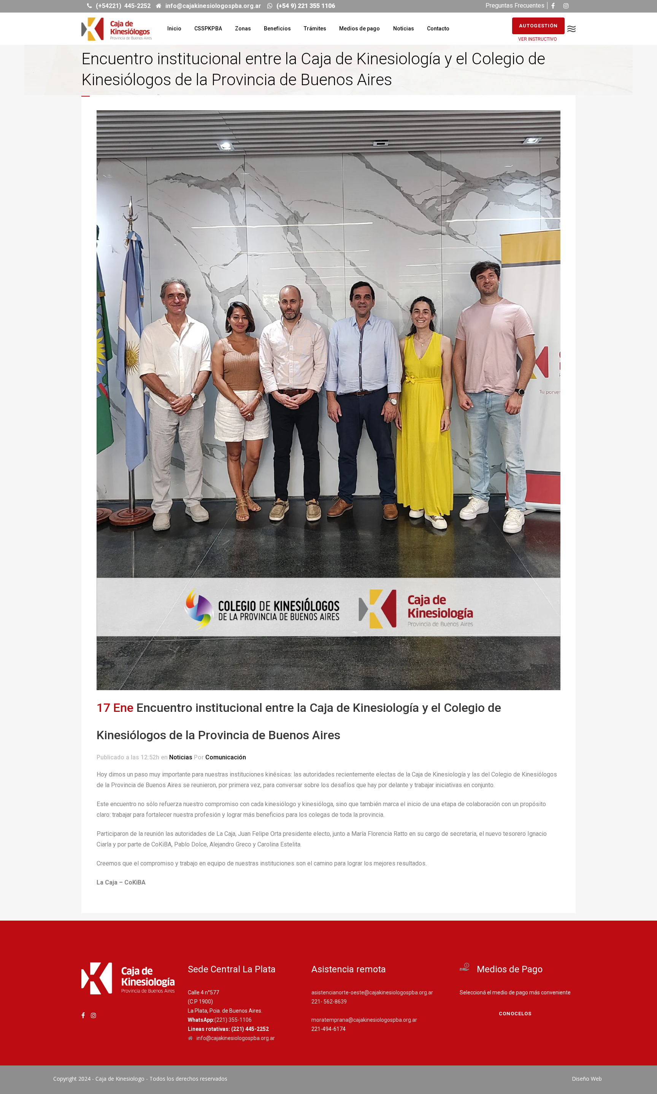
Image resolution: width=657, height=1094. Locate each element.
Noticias (180, 757)
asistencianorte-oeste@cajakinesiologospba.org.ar (372, 992)
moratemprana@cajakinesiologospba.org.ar (364, 1020)
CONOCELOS (515, 1013)
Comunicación (225, 757)
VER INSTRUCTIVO (537, 39)
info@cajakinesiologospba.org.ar (236, 1038)
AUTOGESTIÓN (538, 26)
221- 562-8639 (329, 1002)
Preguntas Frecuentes (515, 5)
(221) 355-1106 (233, 1020)
